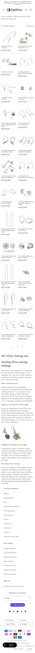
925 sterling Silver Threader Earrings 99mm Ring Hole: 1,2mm (8, 230)
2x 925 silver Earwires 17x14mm (7, 98)
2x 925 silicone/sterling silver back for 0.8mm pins (8, 256)
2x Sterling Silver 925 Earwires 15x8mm (6, 202)
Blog (5, 502)
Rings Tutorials (8, 561)
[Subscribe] (29, 598)
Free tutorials (8, 515)
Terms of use (8, 523)
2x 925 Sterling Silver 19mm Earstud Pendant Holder (8, 176)
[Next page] (23, 347)
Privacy (6, 519)
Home (3, 16)
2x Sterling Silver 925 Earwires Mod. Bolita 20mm (25, 72)
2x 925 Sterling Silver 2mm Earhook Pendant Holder (25, 151)
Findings (9, 16)
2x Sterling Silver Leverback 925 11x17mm (25, 229)
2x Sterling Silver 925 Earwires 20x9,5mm (23, 124)
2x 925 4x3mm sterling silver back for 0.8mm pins (25, 256)
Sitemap (6, 532)
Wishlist (6, 493)
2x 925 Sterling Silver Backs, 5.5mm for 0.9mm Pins (25, 309)
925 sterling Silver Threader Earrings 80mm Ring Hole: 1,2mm (8, 283)
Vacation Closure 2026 (11, 536)
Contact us (7, 528)
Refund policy (25, 643)
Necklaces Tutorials (10, 557)
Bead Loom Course (10, 574)
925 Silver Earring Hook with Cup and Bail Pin (8, 309)
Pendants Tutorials (10, 570)
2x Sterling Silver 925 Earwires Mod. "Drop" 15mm (25, 176)
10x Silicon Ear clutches (7, 72)
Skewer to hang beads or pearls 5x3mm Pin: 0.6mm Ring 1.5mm (24, 283)
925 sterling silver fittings (21, 16)
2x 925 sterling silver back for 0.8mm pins (26, 98)
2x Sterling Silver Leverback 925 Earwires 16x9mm (8, 151)
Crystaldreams (17, 640)
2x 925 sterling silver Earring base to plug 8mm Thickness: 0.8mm (8, 125)
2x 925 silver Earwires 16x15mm (7, 47)
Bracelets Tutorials (10, 552)
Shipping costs (9, 498)
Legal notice (19, 646)
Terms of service (18, 649)
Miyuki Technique (9, 548)
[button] (4, 10)
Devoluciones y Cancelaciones (14, 586)
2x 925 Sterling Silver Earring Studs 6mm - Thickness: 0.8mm (25, 203)
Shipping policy (29, 646)
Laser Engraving (9, 511)
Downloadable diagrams (12, 506)
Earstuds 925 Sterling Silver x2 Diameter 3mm (25, 47)
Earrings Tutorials (9, 565)
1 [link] (12, 347)
